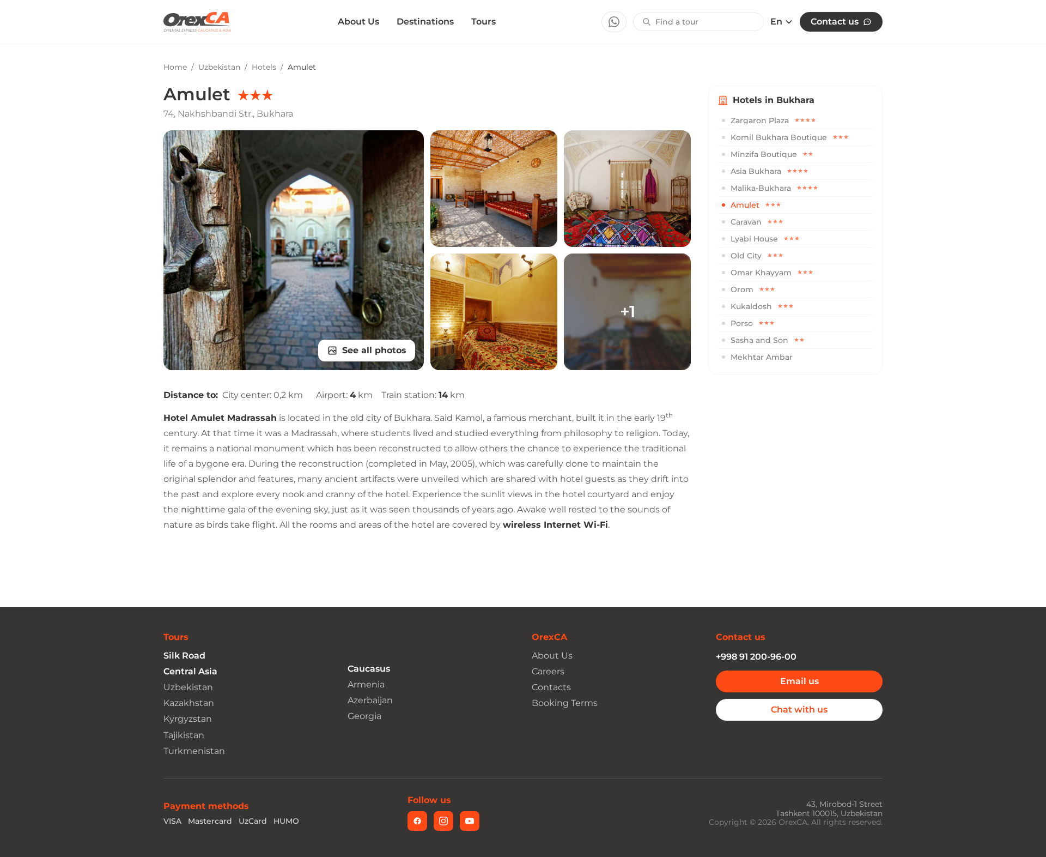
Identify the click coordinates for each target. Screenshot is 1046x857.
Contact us (835, 21)
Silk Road (184, 655)
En (776, 21)
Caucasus (369, 668)
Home (175, 67)
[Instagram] (443, 821)
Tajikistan (183, 735)
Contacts (551, 687)
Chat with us (799, 709)
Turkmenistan (194, 751)
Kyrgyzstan (187, 719)
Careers (548, 671)
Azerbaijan (370, 700)
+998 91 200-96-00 (756, 656)
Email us (799, 681)
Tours (483, 21)
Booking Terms (565, 703)
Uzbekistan (219, 67)
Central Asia (190, 671)
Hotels (264, 67)
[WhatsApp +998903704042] (614, 21)
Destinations (425, 21)
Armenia (366, 684)
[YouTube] (469, 821)
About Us (358, 21)
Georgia (364, 716)
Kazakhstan (188, 703)
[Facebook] (417, 821)
